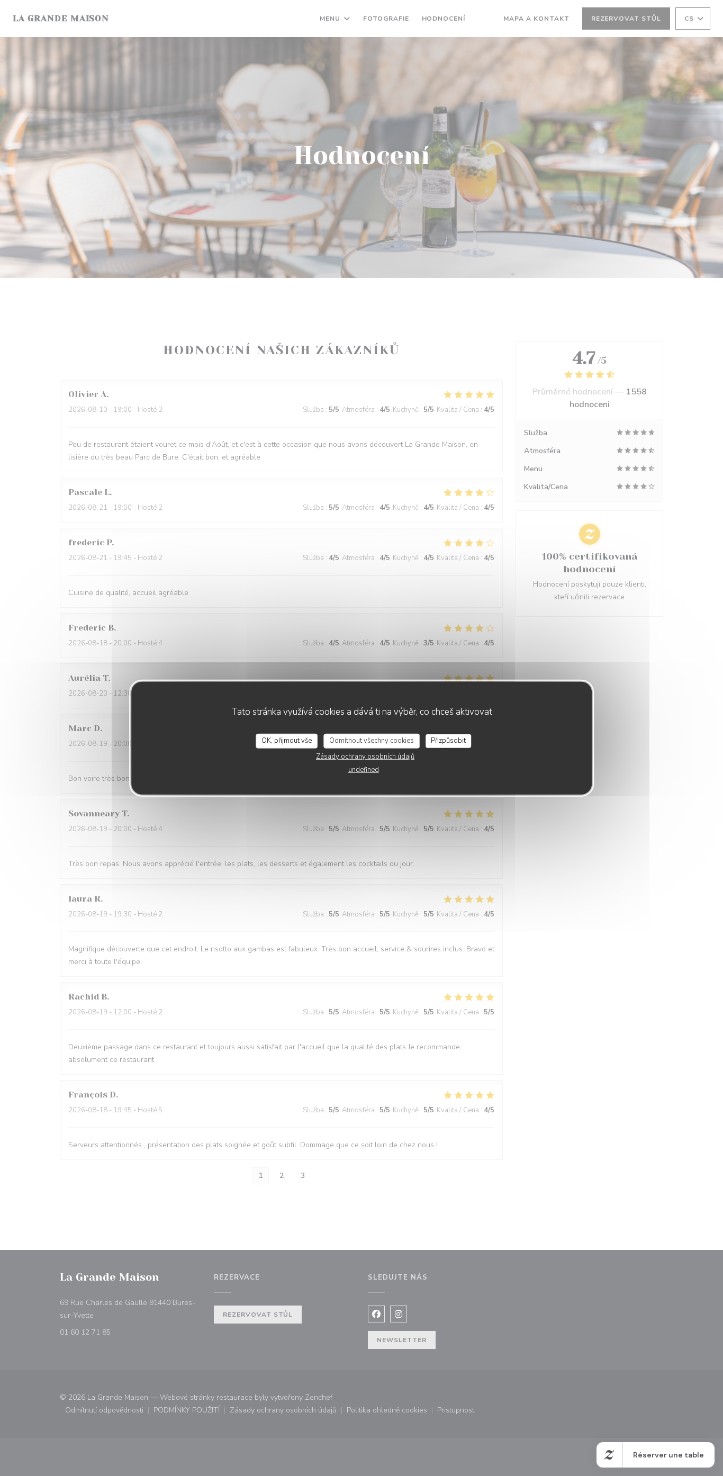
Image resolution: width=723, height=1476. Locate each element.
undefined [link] (363, 769)
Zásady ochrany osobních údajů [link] (365, 756)
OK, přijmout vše (286, 740)
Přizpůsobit (448, 740)
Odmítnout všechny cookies (371, 740)
